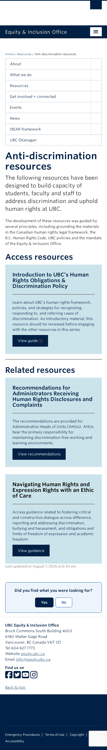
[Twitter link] (17, 676)
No (64, 602)
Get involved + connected (33, 96)
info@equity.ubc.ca (33, 659)
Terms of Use (54, 735)
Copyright (77, 735)
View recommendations (39, 454)
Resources (24, 54)
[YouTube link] (25, 676)
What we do (21, 75)
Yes (44, 602)
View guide (28, 341)
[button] (96, 64)
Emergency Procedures (22, 735)
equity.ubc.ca (33, 654)
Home (9, 54)
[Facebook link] (8, 676)
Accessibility (14, 741)
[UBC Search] (96, 6)
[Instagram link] (33, 676)
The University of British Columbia (39, 10)
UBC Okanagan (23, 140)
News (15, 118)
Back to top (15, 687)
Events (16, 107)
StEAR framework (25, 129)
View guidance (31, 551)
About (15, 64)
